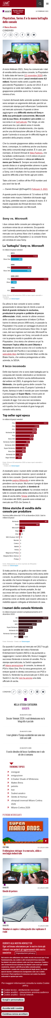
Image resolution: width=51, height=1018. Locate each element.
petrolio (14, 786)
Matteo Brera (17, 783)
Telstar (24, 496)
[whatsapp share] (10, 34)
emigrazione (17, 775)
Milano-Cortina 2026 (20, 807)
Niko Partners (36, 153)
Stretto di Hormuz (19, 797)
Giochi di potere (10, 891)
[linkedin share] (28, 34)
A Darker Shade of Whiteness (24, 779)
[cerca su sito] (40, 3)
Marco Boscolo (10, 27)
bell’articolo (21, 122)
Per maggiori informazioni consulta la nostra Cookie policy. (25, 984)
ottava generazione (14, 665)
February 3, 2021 (40, 189)
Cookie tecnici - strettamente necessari (21, 990)
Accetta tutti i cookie (12, 1008)
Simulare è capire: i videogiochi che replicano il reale (24, 930)
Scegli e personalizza (12, 1000)
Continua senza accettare (15, 1014)
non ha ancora (25, 678)
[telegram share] (16, 34)
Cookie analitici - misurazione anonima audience (26, 992)
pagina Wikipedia (20, 480)
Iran (13, 790)
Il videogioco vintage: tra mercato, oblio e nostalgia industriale (22, 852)
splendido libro (9, 354)
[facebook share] (22, 34)
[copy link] (5, 34)
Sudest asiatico (18, 793)
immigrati (15, 772)
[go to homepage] (6, 3)
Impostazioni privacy (25, 953)
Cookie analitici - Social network (18, 995)
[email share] (33, 34)
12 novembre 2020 (33, 75)
